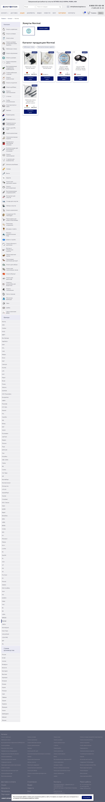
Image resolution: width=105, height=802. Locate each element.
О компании (32, 782)
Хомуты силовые (11, 33)
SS (3, 571)
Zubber (4, 584)
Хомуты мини (10, 38)
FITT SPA (4, 407)
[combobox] (30, 6)
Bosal (3, 381)
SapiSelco (5, 341)
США (3, 694)
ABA (75, 1)
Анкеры (8, 169)
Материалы (5, 791)
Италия (4, 684)
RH (3, 611)
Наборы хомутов (11, 205)
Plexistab (4, 404)
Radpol (4, 440)
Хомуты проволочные (10, 78)
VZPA (3, 614)
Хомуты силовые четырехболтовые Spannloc (11, 44)
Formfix (4, 367)
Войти (101, 13)
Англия (4, 661)
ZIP (3, 476)
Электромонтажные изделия (12, 138)
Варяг (3, 512)
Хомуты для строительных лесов (12, 269)
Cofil (3, 351)
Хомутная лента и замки (11, 106)
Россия (4, 654)
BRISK (3, 525)
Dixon (3, 357)
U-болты (8, 96)
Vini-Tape (4, 473)
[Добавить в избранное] (24, 52)
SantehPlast (5, 492)
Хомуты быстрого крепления (11, 244)
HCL (3, 348)
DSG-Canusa (5, 502)
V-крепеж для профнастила (10, 160)
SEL (3, 420)
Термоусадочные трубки (11, 255)
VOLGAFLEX (5, 634)
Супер (4, 529)
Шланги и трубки (11, 239)
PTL (3, 413)
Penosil (4, 581)
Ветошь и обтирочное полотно (9, 250)
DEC (3, 532)
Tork (3, 453)
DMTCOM (4, 450)
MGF (3, 361)
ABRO (3, 400)
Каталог (4, 13)
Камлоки (8, 110)
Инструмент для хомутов (10, 196)
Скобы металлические (10, 101)
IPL (3, 644)
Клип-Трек (5, 631)
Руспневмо (5, 433)
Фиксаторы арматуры (9, 298)
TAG (3, 604)
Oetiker (4, 328)
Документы (31, 13)
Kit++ (3, 545)
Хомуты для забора (11, 264)
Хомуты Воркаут (11, 274)
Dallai (3, 601)
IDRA (3, 519)
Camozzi (4, 364)
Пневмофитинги (10, 119)
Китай (3, 657)
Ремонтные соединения (9, 224)
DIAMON (4, 390)
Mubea (4, 542)
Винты (8, 173)
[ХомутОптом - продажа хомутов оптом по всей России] (10, 7)
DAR (3, 344)
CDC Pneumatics (6, 394)
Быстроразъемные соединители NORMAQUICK (11, 68)
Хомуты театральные (10, 289)
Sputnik (4, 555)
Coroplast (5, 499)
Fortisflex (4, 456)
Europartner (5, 397)
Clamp (4, 463)
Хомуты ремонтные (11, 133)
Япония (4, 720)
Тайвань (4, 697)
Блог (54, 13)
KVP (3, 374)
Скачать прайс (43, 28)
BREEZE (4, 617)
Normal (4, 621)
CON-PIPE (5, 637)
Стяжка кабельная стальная (11, 73)
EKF (3, 640)
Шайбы (8, 307)
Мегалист (4, 538)
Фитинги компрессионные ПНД (11, 234)
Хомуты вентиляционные (11, 187)
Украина (4, 704)
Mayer (3, 377)
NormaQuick (5, 627)
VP (3, 565)
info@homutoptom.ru (78, 6)
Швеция (4, 717)
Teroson (4, 443)
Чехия (3, 710)
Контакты (71, 13)
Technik (4, 496)
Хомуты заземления (12, 210)
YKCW (3, 430)
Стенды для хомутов (12, 201)
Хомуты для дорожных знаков (11, 182)
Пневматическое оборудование (11, 124)
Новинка (34, 52)
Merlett (4, 410)
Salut (3, 506)
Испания (4, 681)
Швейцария (5, 713)
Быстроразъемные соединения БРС (11, 192)
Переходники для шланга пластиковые (12, 219)
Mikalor (4, 354)
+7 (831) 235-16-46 (97, 8)
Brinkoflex (5, 515)
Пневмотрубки (10, 114)
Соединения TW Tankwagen (11, 215)
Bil (2, 607)
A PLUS (4, 489)
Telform (4, 387)
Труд (3, 446)
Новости (47, 13)
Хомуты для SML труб (11, 128)
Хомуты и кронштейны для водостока (11, 284)
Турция (4, 700)
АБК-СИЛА (5, 459)
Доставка (14, 13)
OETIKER (56, 1)
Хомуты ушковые (11, 57)
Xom (3, 591)
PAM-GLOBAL (6, 588)
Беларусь (4, 664)
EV (3, 578)
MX (3, 568)
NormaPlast (5, 479)
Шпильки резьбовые (12, 164)
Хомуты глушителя (11, 82)
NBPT (3, 334)
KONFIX (4, 598)
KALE (61, 1)
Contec (4, 469)
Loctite (4, 548)
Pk (2, 558)
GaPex (4, 624)
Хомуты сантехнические (10, 92)
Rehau (3, 423)
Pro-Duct (4, 575)
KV (3, 535)
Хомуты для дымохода (9, 278)
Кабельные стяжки (11, 49)
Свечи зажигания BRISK (11, 312)
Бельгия (4, 667)
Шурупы (8, 177)
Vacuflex (4, 417)
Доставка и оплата (8, 782)
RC (3, 552)
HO (3, 594)
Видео (39, 13)
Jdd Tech (4, 436)
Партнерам (62, 13)
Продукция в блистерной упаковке (9, 143)
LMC (3, 371)
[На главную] (6, 798)
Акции (22, 13)
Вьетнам (4, 674)
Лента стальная (10, 294)
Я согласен (87, 797)
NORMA (65, 1)
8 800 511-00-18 (96, 6)
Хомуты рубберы (11, 87)
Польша (4, 690)
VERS (3, 522)
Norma (4, 321)
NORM (3, 509)
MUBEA (71, 1)
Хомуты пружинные (11, 53)
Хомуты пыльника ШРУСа (11, 62)
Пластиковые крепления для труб (12, 260)
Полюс (4, 384)
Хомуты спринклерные (10, 155)
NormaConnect (6, 482)
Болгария (4, 671)
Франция (4, 707)
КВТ (3, 427)
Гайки (7, 303)
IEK (3, 466)
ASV (3, 561)
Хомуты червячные (11, 29)
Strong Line (5, 486)
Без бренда (5, 338)
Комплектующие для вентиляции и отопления (12, 150)
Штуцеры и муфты (11, 229)
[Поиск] (60, 6)
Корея (4, 687)
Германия (4, 677)
